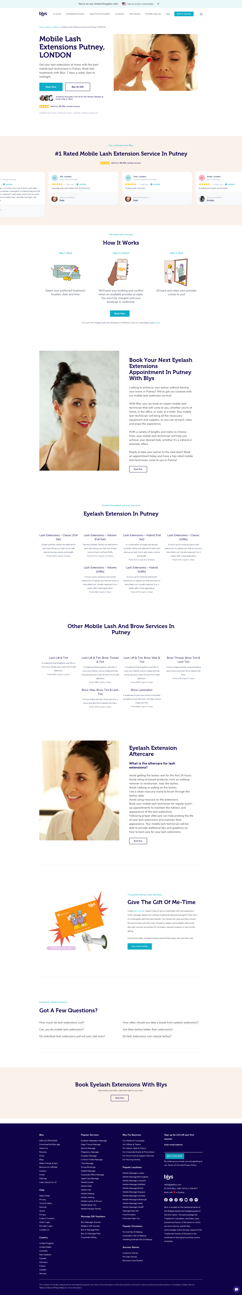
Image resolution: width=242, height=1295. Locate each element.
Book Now (51, 86)
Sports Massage (88, 1148)
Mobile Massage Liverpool (134, 1180)
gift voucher (139, 911)
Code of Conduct (46, 1218)
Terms (42, 1211)
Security (43, 1207)
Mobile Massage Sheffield (134, 1184)
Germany (43, 1262)
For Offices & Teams (132, 1144)
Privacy (42, 1214)
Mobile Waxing (87, 1197)
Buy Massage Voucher (91, 1222)
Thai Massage (87, 1163)
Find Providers (129, 1214)
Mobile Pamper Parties (91, 1208)
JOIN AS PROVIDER (48, 1140)
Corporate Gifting (88, 1237)
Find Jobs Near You (131, 1218)
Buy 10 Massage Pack (91, 1233)
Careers (42, 1171)
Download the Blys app (49, 1144)
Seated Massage (88, 1171)
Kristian (63, 200)
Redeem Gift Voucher (90, 1226)
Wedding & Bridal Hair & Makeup (137, 1239)
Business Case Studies (133, 1260)
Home (42, 27)
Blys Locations (53, 27)
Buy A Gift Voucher (139, 946)
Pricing (42, 1199)
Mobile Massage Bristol (133, 1188)
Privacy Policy (190, 1165)
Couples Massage (89, 1155)
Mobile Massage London (133, 1173)
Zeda (209, 200)
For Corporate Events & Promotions (138, 1152)
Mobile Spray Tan (88, 1205)
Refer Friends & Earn (48, 1163)
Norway (42, 1273)
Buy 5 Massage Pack (90, 1229)
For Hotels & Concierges (133, 1140)
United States (45, 1247)
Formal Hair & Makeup (133, 1232)
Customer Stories (130, 1253)
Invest (42, 1174)
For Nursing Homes (131, 1159)
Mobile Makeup (87, 1193)
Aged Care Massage (90, 1178)
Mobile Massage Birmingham (135, 1176)
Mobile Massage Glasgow (134, 1192)
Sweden (43, 1269)
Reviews (43, 1152)
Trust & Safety (45, 1203)
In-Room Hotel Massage (91, 1159)
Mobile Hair (86, 1189)
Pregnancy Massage (90, 1152)
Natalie (136, 200)
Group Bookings (88, 1167)
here (158, 322)
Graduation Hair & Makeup (134, 1235)
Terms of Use (174, 1165)
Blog (41, 1159)
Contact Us (44, 1229)
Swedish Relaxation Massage (94, 1140)
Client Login (44, 1222)
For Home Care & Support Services (138, 1155)
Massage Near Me (130, 1211)
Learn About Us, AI (47, 1182)
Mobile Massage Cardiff (133, 1207)
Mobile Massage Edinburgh (135, 1199)
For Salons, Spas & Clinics (134, 1148)
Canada (42, 1258)
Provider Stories (130, 1256)
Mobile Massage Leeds (133, 1203)
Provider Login (45, 1226)
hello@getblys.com (172, 1184)
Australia (43, 1250)
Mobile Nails (86, 1186)
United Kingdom (46, 1243)
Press (41, 1155)
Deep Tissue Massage (90, 1144)
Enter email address (173, 1144)
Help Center (44, 1195)
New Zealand (45, 1254)
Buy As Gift (78, 86)
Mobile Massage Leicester (134, 1195)
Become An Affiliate (48, 1167)
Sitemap (43, 1178)
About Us (43, 1148)
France (42, 1266)
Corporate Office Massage (92, 1174)
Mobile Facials (87, 1182)
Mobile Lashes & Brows (91, 1201)
